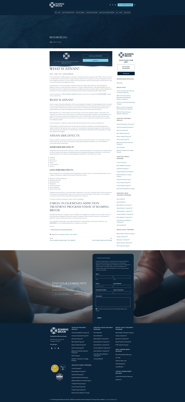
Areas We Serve (119, 367)
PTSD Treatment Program (123, 246)
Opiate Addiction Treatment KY (124, 208)
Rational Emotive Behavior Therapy (126, 188)
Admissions (119, 379)
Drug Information (68, 74)
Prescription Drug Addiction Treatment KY (124, 221)
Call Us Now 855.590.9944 (125, 5)
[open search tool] (134, 4)
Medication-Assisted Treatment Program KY (125, 143)
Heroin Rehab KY (121, 199)
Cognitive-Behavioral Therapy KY (125, 171)
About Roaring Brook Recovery (124, 354)
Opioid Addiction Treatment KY (124, 211)
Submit (99, 317)
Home (51, 42)
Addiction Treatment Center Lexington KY (81, 399)
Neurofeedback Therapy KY (124, 165)
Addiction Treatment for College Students (125, 151)
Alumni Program (121, 147)
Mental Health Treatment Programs (126, 233)
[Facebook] (110, 5)
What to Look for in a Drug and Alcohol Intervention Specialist (125, 108)
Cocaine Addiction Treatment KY (125, 214)
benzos (68, 234)
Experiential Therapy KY (123, 168)
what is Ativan (73, 234)
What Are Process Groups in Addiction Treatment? (124, 113)
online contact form (67, 223)
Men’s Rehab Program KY (123, 133)
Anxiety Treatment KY (122, 237)
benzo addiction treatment (70, 94)
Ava (52, 74)
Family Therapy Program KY (124, 185)
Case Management (120, 364)
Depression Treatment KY (123, 240)
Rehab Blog (119, 83)
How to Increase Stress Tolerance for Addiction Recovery (125, 91)
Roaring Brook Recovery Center (61, 399)
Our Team (118, 357)
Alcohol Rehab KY (121, 202)
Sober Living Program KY (123, 139)
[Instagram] (113, 5)
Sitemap (102, 399)
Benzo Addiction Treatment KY (124, 217)
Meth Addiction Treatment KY (124, 205)
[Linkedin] (58, 348)
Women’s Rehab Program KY (124, 136)
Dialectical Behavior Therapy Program (124, 175)
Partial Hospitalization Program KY (125, 124)
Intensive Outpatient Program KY (125, 127)
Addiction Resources (121, 361)
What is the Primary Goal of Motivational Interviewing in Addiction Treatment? (124, 97)
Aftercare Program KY (122, 130)
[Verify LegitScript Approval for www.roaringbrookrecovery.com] (62, 370)
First (97, 279)
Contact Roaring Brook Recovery (124, 376)
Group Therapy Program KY (124, 182)
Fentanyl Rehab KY (121, 225)
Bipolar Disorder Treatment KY (124, 243)
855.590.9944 (103, 94)
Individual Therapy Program (124, 179)
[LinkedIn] (115, 5)
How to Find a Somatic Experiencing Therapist (126, 103)
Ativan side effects (60, 234)
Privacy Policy (96, 399)
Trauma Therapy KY (122, 162)
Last (114, 279)
